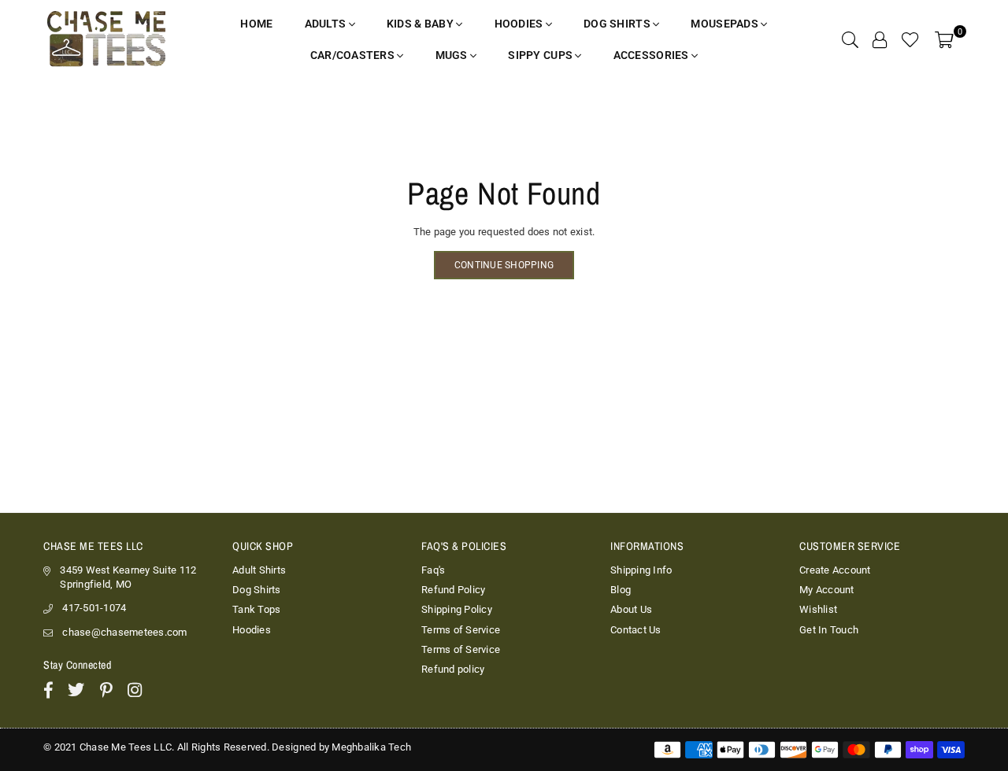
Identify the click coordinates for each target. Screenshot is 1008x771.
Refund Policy (453, 590)
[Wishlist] (910, 39)
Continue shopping (504, 265)
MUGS (452, 55)
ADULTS (327, 23)
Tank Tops (256, 609)
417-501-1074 (94, 608)
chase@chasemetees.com (124, 632)
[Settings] (879, 39)
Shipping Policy (456, 609)
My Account (826, 590)
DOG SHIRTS (618, 23)
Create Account (835, 570)
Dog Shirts (256, 590)
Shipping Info (641, 570)
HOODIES (520, 23)
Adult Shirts (259, 570)
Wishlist (818, 609)
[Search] (850, 39)
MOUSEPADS (726, 23)
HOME (256, 23)
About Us (631, 609)
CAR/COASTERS (354, 55)
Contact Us (636, 630)
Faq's (433, 570)
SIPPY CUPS (541, 55)
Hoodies (251, 630)
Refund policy (452, 669)
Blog (620, 590)
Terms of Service (460, 630)
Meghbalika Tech (371, 747)
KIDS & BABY (421, 23)
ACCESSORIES (652, 55)
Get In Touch (828, 630)
